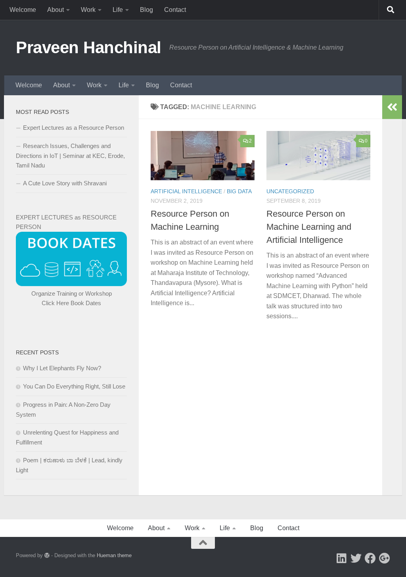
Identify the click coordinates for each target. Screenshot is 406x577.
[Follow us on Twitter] (356, 558)
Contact (175, 9)
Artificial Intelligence (186, 191)
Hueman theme (114, 555)
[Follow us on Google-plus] (384, 558)
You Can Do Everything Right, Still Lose (74, 386)
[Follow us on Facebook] (370, 558)
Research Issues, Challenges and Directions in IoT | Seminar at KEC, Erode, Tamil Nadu (70, 155)
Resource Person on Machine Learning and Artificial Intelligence (308, 227)
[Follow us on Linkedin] (341, 558)
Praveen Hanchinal (88, 47)
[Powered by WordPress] (47, 555)
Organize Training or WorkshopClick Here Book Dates (71, 298)
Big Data (239, 191)
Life (118, 9)
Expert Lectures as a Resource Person (73, 127)
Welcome (23, 9)
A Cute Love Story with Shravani (65, 183)
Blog (146, 9)
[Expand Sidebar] (392, 107)
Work (88, 9)
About (55, 9)
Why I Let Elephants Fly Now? (62, 368)
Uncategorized (290, 191)
